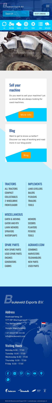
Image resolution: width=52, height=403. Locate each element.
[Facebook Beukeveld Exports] (8, 374)
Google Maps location (15, 328)
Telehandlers (34, 257)
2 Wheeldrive (11, 200)
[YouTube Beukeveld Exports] (34, 374)
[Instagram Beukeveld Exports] (14, 374)
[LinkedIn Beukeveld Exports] (28, 374)
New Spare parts (13, 249)
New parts (33, 261)
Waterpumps (11, 235)
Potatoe (32, 231)
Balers (31, 192)
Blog (26, 155)
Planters (32, 227)
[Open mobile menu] (47, 6)
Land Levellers (35, 188)
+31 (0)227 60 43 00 (15, 333)
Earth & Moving (12, 219)
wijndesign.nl (42, 401)
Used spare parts (13, 253)
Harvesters (33, 253)
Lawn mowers (12, 227)
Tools (31, 205)
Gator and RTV (12, 223)
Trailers (32, 200)
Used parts (33, 266)
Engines (8, 257)
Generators (10, 261)
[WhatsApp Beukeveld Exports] (8, 380)
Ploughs (32, 197)
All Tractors (11, 188)
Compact (9, 192)
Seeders (32, 223)
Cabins (8, 266)
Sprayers (9, 231)
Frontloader (11, 205)
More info (26, 114)
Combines (32, 249)
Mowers (32, 219)
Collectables (11, 197)
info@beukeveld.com (15, 336)
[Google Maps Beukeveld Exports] (41, 374)
